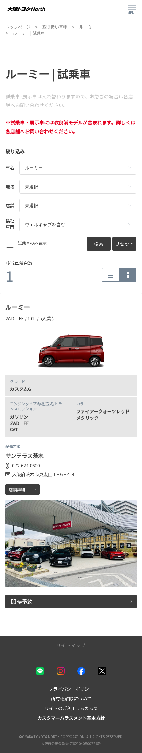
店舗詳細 (17, 489)
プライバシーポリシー (71, 689)
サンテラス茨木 (24, 455)
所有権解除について (71, 698)
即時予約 (22, 601)
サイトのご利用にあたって (71, 708)
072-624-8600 (26, 465)
